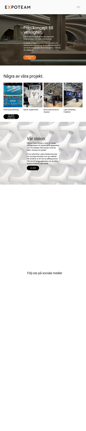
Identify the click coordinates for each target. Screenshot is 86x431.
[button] (13, 300)
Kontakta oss (29, 57)
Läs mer (33, 168)
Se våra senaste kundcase (11, 116)
